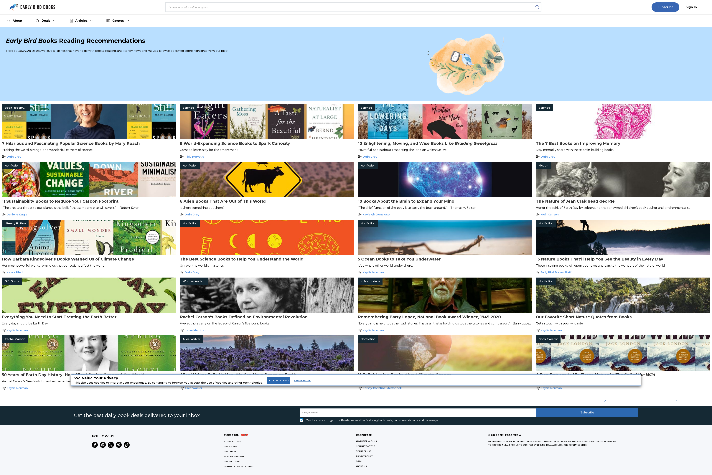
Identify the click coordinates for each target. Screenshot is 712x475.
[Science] (267, 138)
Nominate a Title (365, 446)
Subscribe (665, 7)
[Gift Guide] (89, 312)
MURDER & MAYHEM (234, 456)
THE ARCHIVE (230, 446)
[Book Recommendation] (89, 138)
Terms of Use (363, 451)
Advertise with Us (366, 441)
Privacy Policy (364, 456)
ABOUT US (361, 466)
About (17, 20)
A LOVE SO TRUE (232, 441)
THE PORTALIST (232, 461)
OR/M (359, 461)
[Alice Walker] (267, 369)
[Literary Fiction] (89, 254)
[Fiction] (623, 196)
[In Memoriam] (445, 312)
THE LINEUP (230, 451)
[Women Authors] (267, 312)
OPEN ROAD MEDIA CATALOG (238, 466)
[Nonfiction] (89, 196)
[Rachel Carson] (89, 369)
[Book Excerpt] (623, 369)
